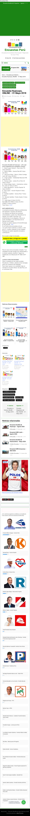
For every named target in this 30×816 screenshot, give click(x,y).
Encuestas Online (20, 82)
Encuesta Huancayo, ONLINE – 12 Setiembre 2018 (19, 363)
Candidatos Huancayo (9, 391)
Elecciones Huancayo (8, 394)
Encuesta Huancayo (8, 82)
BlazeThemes (20, 813)
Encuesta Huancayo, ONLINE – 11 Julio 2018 (7, 363)
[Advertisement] (15, 21)
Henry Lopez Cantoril (8, 400)
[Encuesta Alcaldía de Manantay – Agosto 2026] (21, 69)
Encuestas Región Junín (9, 87)
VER (12, 224)
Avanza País (12, 389)
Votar (26, 246)
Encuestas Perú (15, 50)
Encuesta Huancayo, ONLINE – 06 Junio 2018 (7, 379)
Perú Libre (19, 400)
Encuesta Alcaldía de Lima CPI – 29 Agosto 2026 (13, 3)
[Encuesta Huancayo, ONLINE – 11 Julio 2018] (7, 358)
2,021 (10, 205)
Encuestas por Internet (9, 85)
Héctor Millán (19, 397)
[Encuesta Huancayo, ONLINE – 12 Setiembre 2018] (19, 358)
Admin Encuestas (7, 96)
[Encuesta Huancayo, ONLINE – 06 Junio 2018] (7, 374)
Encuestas (13, 429)
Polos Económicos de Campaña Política (12, 492)
